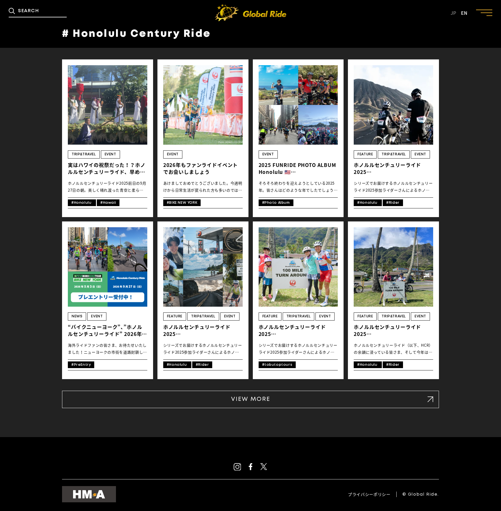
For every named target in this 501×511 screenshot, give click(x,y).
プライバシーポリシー (369, 494)
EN (464, 13)
